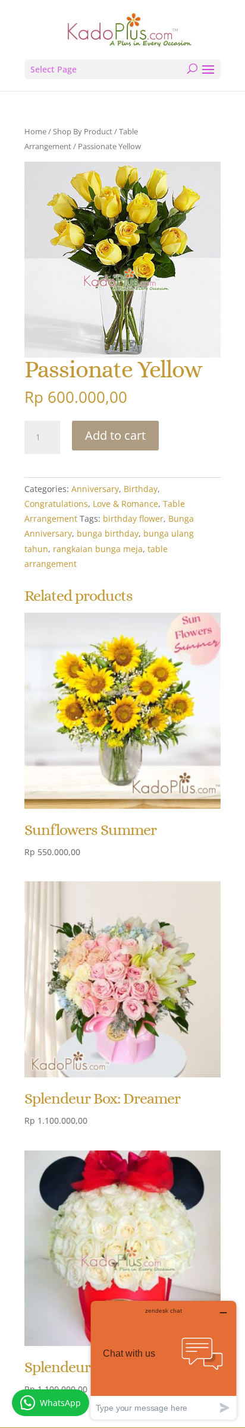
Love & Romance (125, 503)
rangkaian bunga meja (98, 548)
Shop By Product (82, 131)
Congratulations (56, 503)
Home (35, 131)
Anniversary (95, 488)
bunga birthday (108, 533)
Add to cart (115, 435)
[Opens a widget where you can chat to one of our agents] (163, 1360)
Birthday (141, 488)
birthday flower (133, 518)
